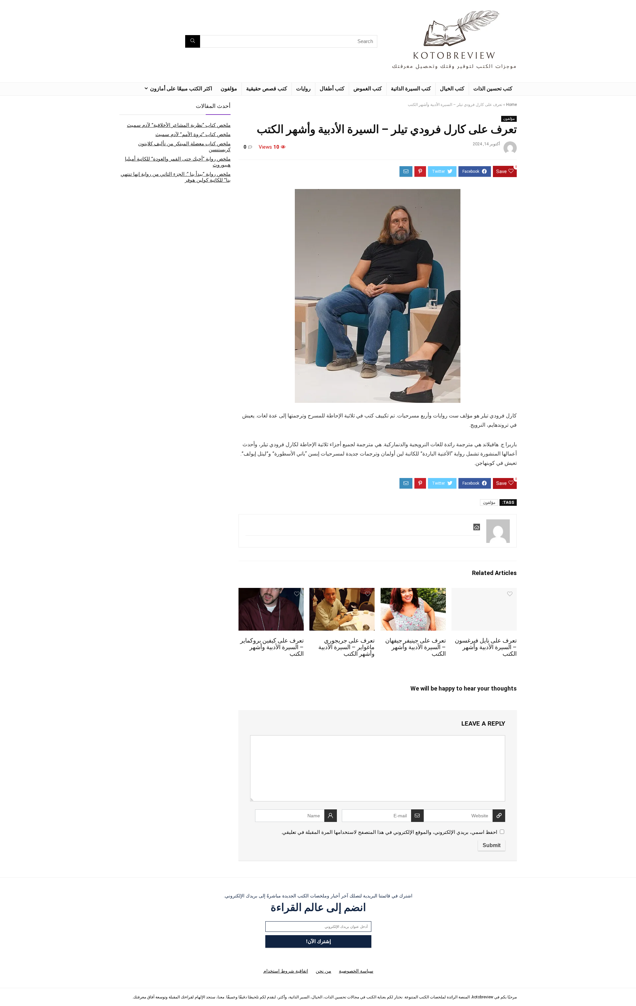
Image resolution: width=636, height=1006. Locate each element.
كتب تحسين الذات (492, 88)
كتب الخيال (452, 88)
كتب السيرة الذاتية (411, 88)
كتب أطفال (332, 88)
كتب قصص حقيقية (266, 88)
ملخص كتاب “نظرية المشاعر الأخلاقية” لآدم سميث (179, 125)
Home (511, 104)
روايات (303, 88)
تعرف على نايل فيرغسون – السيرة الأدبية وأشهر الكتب (486, 647)
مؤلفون (229, 88)
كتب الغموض (367, 88)
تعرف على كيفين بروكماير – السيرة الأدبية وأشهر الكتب (272, 647)
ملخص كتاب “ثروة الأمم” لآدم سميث (193, 134)
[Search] (192, 41)
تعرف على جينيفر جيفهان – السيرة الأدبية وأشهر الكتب (415, 647)
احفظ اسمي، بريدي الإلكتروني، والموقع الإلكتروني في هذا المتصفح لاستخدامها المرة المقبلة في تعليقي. (389, 832)
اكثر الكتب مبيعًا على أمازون (181, 88)
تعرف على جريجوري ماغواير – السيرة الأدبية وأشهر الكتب (346, 647)
